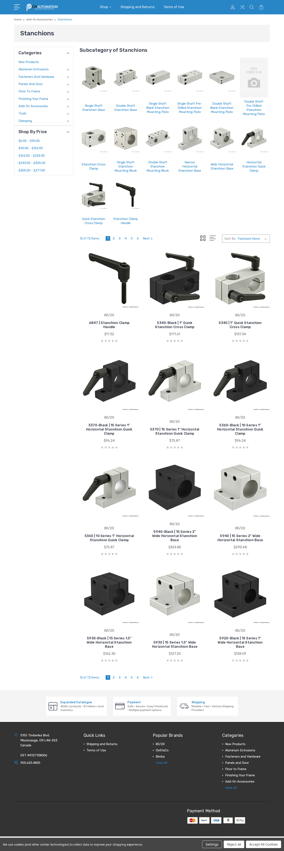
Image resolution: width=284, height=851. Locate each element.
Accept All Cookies (263, 844)
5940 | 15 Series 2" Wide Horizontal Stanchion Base (240, 538)
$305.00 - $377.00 (32, 170)
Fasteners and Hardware (36, 77)
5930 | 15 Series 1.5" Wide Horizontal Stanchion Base (175, 644)
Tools (22, 113)
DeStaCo (162, 750)
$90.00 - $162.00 (31, 148)
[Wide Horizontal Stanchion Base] (222, 138)
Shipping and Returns (137, 7)
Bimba (160, 756)
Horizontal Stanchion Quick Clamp (253, 166)
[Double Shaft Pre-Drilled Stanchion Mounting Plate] (254, 78)
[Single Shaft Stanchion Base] (93, 78)
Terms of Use (174, 7)
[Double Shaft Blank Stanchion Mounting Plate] (222, 78)
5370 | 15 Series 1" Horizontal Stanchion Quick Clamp (174, 431)
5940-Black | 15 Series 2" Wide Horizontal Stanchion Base (174, 536)
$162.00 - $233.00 (32, 156)
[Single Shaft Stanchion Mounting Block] (126, 138)
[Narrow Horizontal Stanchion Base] (190, 138)
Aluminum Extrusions (34, 69)
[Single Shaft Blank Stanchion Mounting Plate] (158, 78)
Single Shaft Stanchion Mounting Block (126, 166)
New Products (29, 62)
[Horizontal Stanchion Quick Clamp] (254, 138)
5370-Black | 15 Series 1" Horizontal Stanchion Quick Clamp (109, 429)
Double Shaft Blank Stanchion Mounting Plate (221, 108)
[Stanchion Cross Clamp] (93, 138)
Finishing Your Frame (33, 99)
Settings (212, 844)
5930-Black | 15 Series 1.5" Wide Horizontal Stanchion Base (109, 642)
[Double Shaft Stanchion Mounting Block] (158, 138)
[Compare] (242, 9)
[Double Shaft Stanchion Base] (126, 78)
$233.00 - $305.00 (32, 163)
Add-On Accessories (33, 106)
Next (146, 238)
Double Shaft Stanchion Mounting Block (158, 166)
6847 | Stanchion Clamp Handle (109, 325)
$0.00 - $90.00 (29, 141)
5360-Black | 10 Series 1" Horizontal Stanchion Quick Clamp (240, 429)
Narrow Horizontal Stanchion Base (189, 166)
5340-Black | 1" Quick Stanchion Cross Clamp (174, 325)
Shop (104, 7)
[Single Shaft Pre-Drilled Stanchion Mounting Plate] (190, 78)
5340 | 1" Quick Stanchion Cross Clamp (240, 325)
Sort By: (230, 239)
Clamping (25, 121)
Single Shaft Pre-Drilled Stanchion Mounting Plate (189, 108)
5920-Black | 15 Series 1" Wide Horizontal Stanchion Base (240, 642)
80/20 (160, 744)
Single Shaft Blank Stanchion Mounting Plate (157, 108)
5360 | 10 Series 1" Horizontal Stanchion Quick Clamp (109, 538)
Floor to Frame (29, 91)
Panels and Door (31, 84)
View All (161, 763)
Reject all (234, 844)
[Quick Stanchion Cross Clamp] (93, 195)
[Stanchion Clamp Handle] (126, 195)
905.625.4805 (30, 763)
